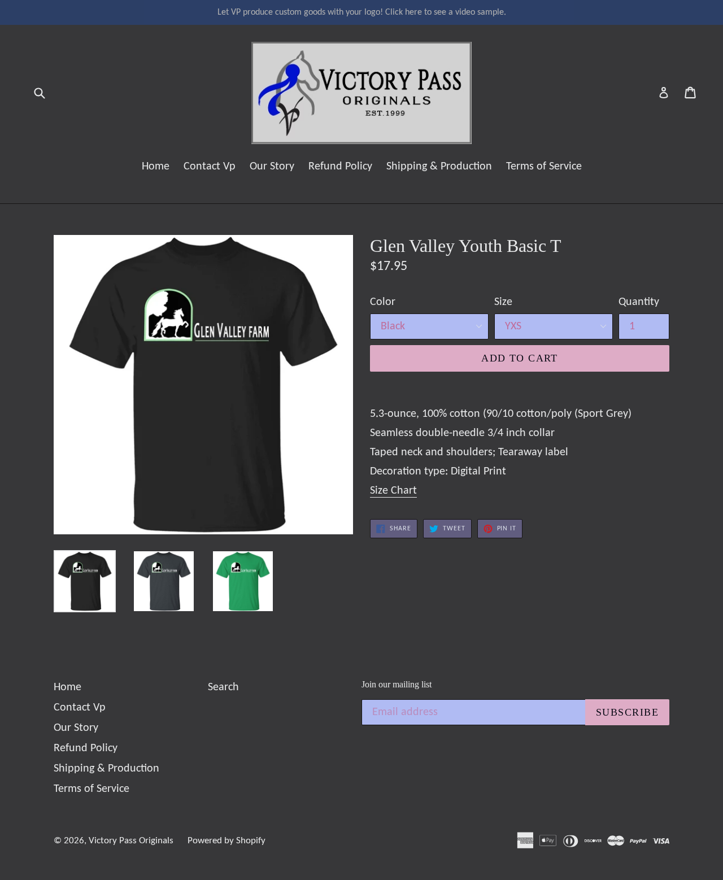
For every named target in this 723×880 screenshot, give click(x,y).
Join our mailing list (397, 684)
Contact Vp (210, 166)
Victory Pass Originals (131, 841)
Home (155, 166)
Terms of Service (544, 166)
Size (503, 302)
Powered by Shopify (226, 841)
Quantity (639, 302)
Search (223, 687)
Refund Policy (340, 166)
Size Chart (393, 490)
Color (382, 302)
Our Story (272, 166)
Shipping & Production (439, 166)
